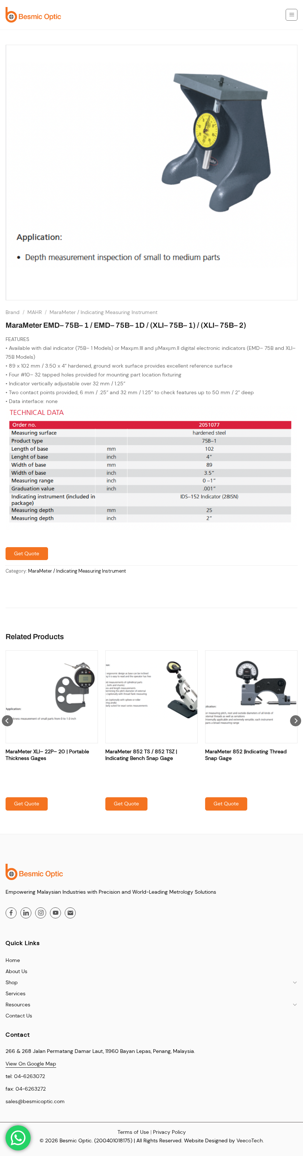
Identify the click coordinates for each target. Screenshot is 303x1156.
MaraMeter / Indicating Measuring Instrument (103, 312)
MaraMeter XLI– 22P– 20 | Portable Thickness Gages (47, 754)
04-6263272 (31, 1088)
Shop (12, 982)
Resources (18, 1004)
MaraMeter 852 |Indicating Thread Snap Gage (246, 754)
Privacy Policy (169, 1132)
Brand (13, 312)
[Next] (295, 735)
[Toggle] (294, 982)
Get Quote (26, 553)
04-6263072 (29, 1076)
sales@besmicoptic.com (35, 1101)
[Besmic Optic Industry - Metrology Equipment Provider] (33, 15)
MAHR (34, 312)
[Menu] (291, 15)
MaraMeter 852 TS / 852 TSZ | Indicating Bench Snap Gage (141, 754)
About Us (16, 971)
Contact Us (19, 1015)
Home (13, 960)
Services (15, 993)
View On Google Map (31, 1063)
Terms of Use (133, 1132)
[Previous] (7, 735)
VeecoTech (249, 1140)
